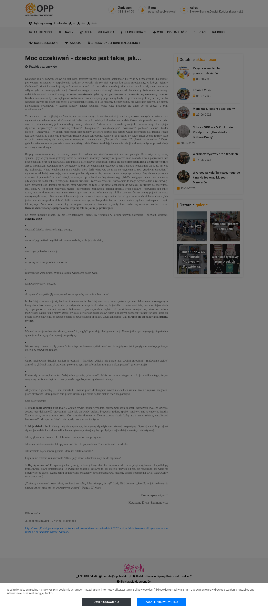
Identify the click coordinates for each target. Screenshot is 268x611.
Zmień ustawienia (106, 602)
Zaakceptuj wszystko (161, 602)
